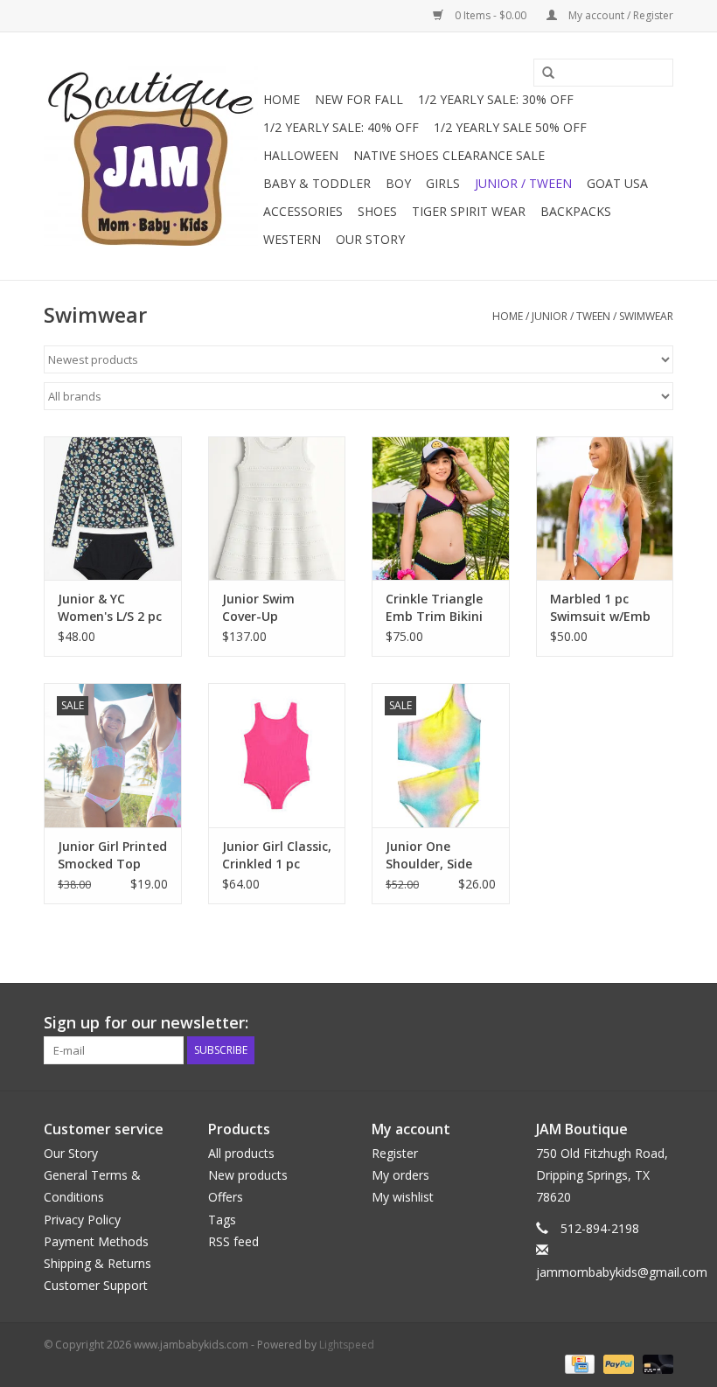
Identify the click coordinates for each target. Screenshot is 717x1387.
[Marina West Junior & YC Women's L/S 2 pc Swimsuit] (113, 508)
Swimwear (646, 316)
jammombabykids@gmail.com (621, 1272)
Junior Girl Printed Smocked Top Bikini (112, 855)
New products (248, 1175)
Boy (398, 183)
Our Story (370, 239)
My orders (400, 1175)
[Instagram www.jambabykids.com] (659, 1023)
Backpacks (575, 211)
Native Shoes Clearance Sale (449, 155)
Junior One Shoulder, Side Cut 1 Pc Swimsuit (440, 855)
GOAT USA (617, 183)
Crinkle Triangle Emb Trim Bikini (434, 607)
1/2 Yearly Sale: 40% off (341, 127)
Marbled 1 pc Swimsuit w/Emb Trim (600, 607)
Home (281, 99)
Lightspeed (346, 1344)
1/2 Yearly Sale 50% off (510, 127)
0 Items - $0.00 (490, 15)
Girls (443, 183)
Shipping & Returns (97, 1263)
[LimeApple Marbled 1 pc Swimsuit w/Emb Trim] (605, 508)
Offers (225, 1196)
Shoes (377, 211)
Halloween (300, 155)
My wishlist (403, 1196)
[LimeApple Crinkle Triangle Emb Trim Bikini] (441, 508)
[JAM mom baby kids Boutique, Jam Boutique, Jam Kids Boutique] (151, 156)
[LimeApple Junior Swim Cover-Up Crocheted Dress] (277, 508)
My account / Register (619, 15)
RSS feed (233, 1241)
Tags (222, 1219)
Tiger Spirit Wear (469, 211)
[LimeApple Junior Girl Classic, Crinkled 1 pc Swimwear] (277, 755)
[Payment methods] (578, 1363)
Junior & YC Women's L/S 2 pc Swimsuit (110, 607)
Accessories (303, 211)
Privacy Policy (82, 1219)
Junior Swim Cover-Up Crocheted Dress (272, 607)
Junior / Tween (523, 183)
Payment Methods (96, 1241)
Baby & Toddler (317, 183)
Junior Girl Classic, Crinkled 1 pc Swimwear (276, 855)
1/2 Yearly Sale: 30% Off (496, 99)
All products (241, 1153)
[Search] (542, 73)
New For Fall (359, 99)
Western (292, 239)
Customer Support (96, 1285)
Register (395, 1153)
